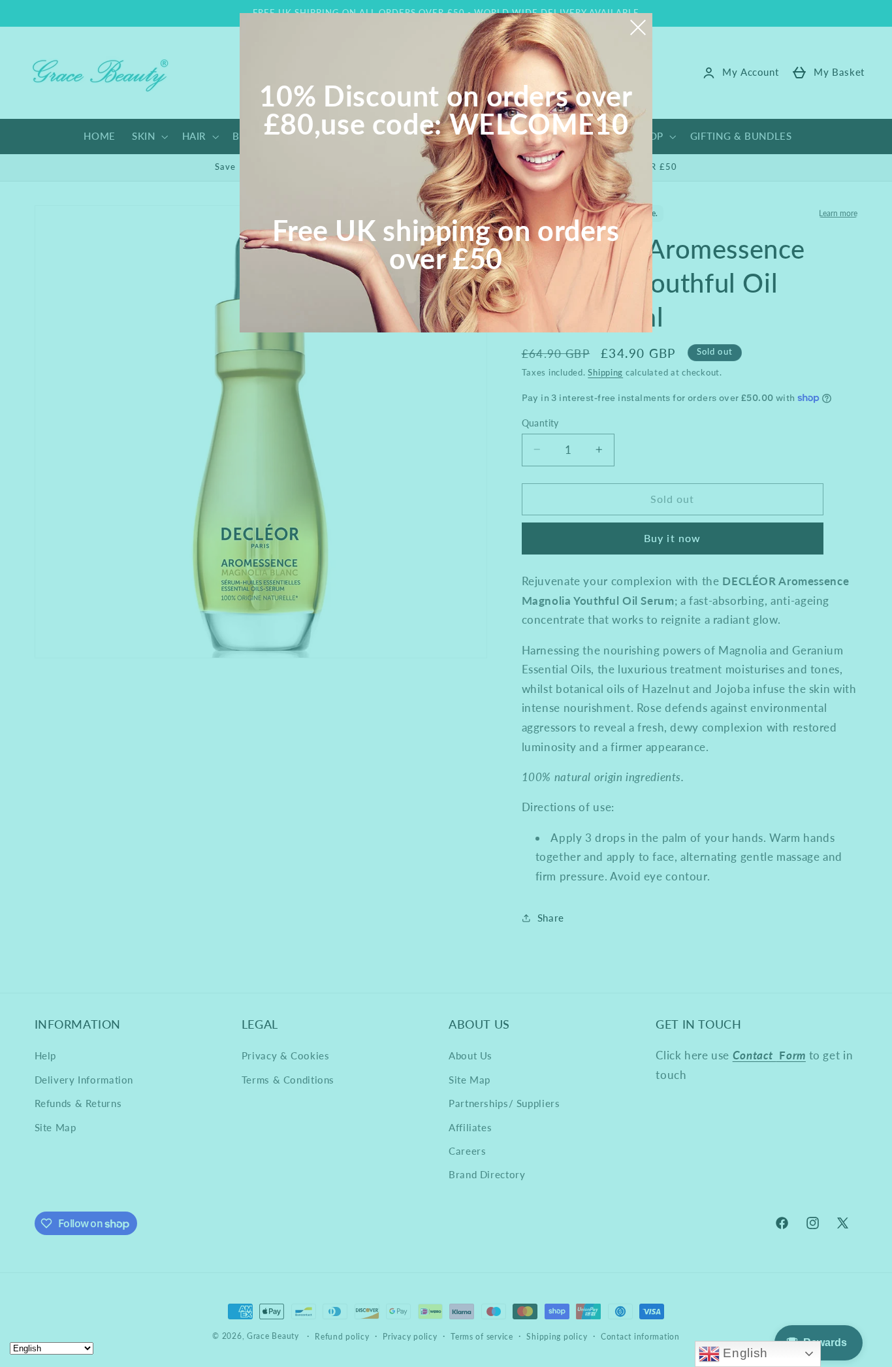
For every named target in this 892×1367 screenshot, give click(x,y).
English (744, 1353)
